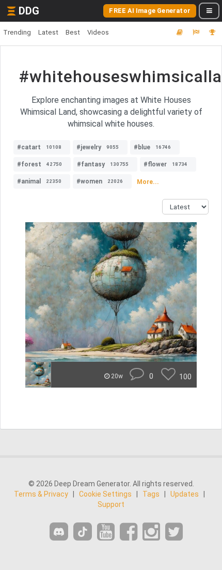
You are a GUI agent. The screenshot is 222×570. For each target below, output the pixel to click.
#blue (152, 147)
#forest (39, 164)
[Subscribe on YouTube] (106, 532)
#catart (39, 147)
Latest (48, 32)
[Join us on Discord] (59, 531)
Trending (17, 32)
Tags (151, 494)
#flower (165, 164)
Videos (98, 32)
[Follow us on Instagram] (151, 532)
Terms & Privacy (41, 494)
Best (73, 32)
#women (99, 181)
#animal (39, 181)
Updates (184, 494)
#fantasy (103, 164)
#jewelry (97, 147)
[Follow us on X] (174, 532)
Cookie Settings (105, 494)
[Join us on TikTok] (82, 531)
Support (111, 504)
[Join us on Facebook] (128, 532)
